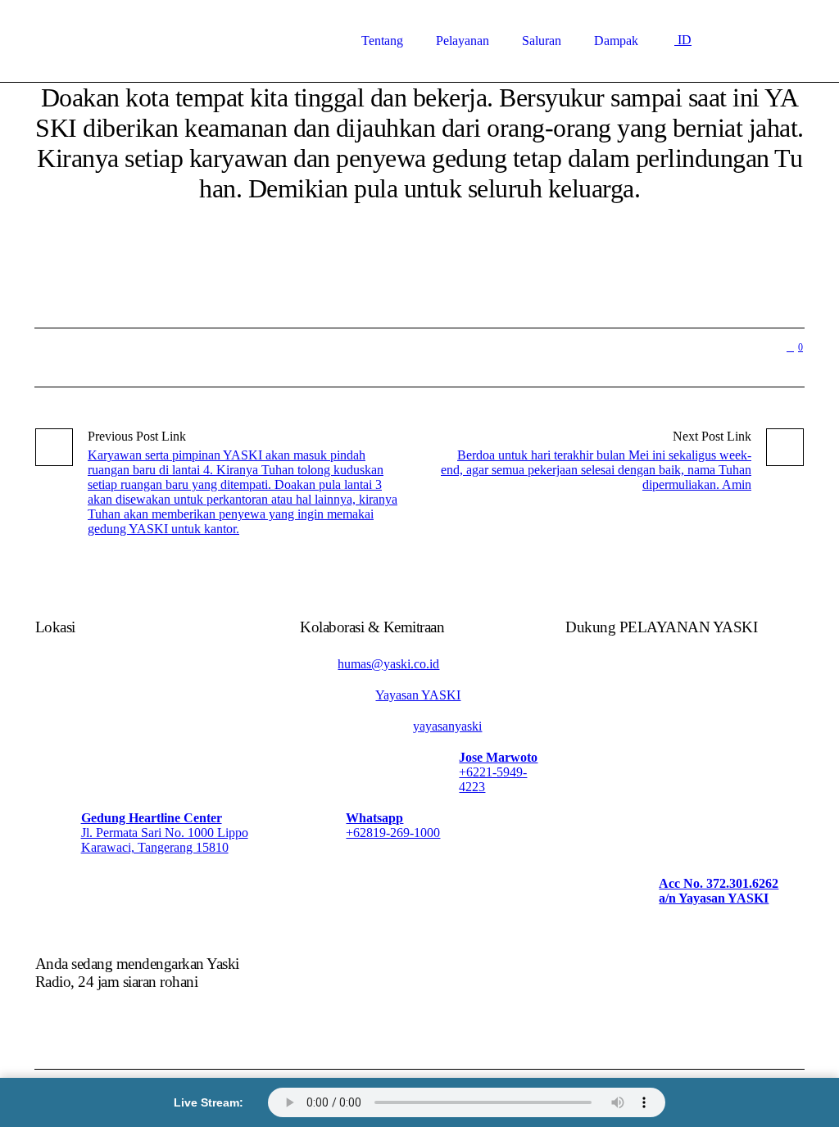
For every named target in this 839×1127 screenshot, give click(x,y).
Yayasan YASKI (417, 695)
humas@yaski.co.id (388, 664)
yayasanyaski (447, 726)
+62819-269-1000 (393, 833)
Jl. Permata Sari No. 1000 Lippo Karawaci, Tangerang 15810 (164, 840)
